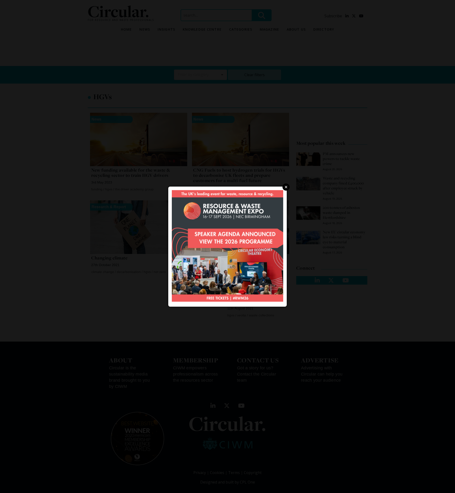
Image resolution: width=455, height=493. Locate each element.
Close (286, 187)
